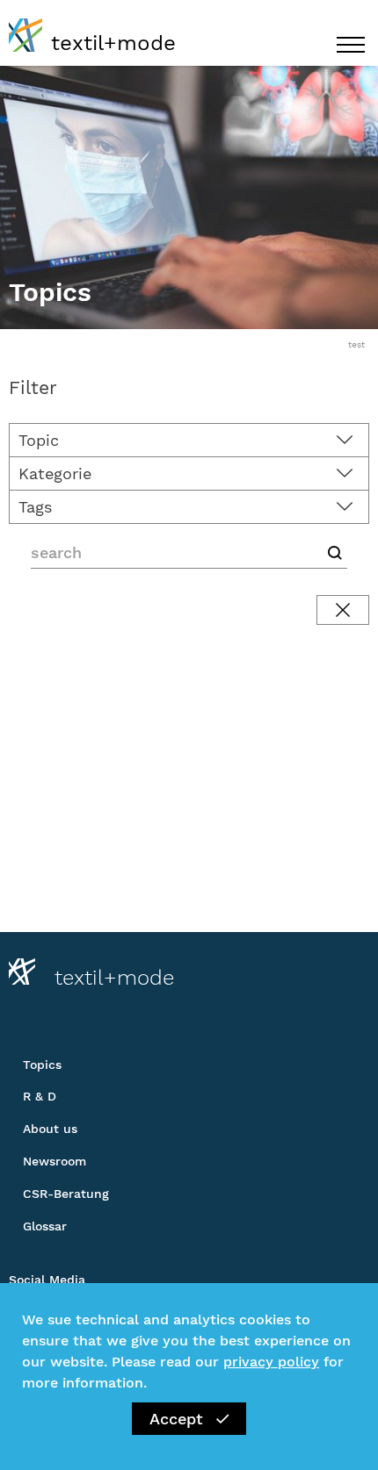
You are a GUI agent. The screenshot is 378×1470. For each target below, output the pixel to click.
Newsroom (54, 1161)
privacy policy (271, 1361)
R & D (39, 1096)
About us (50, 1129)
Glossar (45, 1226)
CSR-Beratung (66, 1194)
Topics (42, 1065)
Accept (176, 1418)
